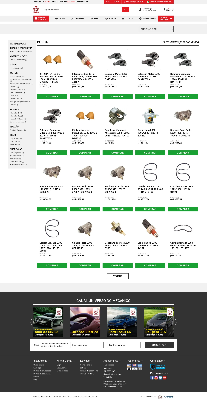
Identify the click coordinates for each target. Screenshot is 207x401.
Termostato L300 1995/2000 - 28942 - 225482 (148, 133)
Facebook (152, 377)
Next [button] (175, 322)
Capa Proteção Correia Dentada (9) (21, 80)
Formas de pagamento (89, 371)
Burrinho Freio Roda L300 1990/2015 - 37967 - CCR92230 (82, 189)
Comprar (52, 96)
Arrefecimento (149, 18)
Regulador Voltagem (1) (18, 119)
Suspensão (79, 18)
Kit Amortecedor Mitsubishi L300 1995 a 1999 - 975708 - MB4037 (84, 134)
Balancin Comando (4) (17, 90)
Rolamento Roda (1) (17, 162)
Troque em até (41, 2)
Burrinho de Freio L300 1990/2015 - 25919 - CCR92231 (51, 189)
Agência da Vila (160, 396)
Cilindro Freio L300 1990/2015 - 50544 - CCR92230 (83, 245)
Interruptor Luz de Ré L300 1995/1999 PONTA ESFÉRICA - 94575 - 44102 (84, 78)
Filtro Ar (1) (14, 105)
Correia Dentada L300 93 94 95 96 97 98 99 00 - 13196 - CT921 (150, 189)
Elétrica (129, 18)
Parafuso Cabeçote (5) (18, 130)
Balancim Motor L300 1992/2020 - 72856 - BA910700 (116, 76)
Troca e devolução (87, 374)
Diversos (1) (14, 96)
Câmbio (14, 64)
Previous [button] (31, 322)
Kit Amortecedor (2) (16, 156)
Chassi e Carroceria (21, 48)
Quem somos (38, 365)
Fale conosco (109, 365)
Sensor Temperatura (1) (18, 122)
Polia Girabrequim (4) (17, 93)
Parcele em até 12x (63, 2)
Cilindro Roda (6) (16, 138)
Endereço (37, 368)
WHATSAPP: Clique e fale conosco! (160, 2)
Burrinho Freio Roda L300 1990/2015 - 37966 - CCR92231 (180, 133)
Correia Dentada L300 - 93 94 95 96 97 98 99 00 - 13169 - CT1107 (183, 245)
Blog (107, 2)
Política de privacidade (42, 371)
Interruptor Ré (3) (16, 113)
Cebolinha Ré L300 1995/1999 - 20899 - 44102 (148, 245)
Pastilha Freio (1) (16, 144)
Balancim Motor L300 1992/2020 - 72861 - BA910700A (149, 76)
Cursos (116, 2)
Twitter (160, 377)
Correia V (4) (14, 87)
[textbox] (85, 9)
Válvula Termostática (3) (18, 60)
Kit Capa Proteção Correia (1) (20, 102)
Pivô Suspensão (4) (17, 153)
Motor (62, 18)
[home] (36, 9)
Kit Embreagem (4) (16, 68)
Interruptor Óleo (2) (16, 116)
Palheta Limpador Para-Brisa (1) (21, 51)
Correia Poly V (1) (16, 99)
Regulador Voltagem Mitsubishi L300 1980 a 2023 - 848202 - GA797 (117, 133)
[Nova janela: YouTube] (48, 322)
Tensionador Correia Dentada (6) (21, 84)
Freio (96, 18)
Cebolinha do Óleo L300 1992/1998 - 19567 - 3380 (117, 245)
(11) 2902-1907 (109, 371)
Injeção (112, 18)
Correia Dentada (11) (17, 76)
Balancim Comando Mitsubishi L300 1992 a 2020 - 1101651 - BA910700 (182, 78)
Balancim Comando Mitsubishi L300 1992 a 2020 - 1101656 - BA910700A (52, 134)
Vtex (169, 396)
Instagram (156, 377)
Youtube (164, 377)
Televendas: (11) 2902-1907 (134, 2)
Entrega (83, 368)
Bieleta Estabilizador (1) (18, 165)
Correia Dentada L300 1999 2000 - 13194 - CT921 (181, 189)
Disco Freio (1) (15, 141)
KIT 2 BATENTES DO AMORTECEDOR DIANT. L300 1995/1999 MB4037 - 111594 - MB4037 (51, 79)
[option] (48, 322)
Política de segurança (41, 374)
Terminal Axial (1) (16, 159)
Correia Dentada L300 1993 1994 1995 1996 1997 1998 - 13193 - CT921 (51, 246)
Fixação (14, 126)
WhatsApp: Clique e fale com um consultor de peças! (115, 384)
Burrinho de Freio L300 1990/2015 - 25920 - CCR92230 (117, 189)
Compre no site (83, 2)
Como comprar (86, 365)
